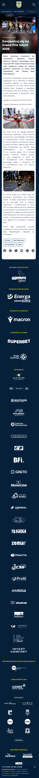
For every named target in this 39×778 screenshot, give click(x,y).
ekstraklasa (19, 240)
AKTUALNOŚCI (19, 11)
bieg (20, 244)
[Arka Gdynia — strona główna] (18, 4)
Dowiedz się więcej (8, 769)
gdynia (7, 240)
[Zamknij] (35, 767)
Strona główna (6, 11)
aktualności (10, 244)
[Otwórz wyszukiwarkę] (34, 5)
